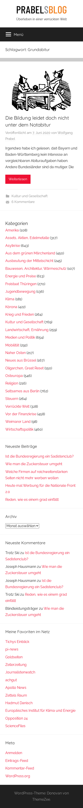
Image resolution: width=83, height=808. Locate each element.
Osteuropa (14, 376)
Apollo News (15, 687)
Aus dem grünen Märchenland (30, 253)
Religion (11, 383)
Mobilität (12, 345)
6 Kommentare (23, 202)
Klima (9, 299)
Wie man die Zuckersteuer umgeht (33, 464)
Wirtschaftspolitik (19, 429)
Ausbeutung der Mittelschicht (29, 261)
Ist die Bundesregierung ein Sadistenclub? (39, 456)
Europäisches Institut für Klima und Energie (40, 710)
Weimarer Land (18, 421)
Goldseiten (14, 657)
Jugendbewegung (20, 291)
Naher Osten (15, 353)
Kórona (11, 307)
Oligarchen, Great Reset (24, 368)
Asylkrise (12, 245)
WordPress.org (17, 776)
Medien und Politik (20, 337)
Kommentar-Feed (19, 768)
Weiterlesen (18, 179)
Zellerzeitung (16, 665)
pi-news (11, 649)
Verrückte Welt (17, 406)
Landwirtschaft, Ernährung (26, 330)
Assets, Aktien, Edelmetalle (27, 238)
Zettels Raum (16, 695)
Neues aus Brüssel (20, 360)
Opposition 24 (16, 718)
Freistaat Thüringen (21, 284)
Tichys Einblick (17, 642)
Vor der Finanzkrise (20, 414)
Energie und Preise (20, 276)
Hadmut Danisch (19, 703)
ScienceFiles (15, 726)
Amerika (12, 230)
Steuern (11, 399)
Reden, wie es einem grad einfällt (32, 499)
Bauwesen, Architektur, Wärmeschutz (35, 268)
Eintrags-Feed (16, 761)
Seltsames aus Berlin (22, 391)
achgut (11, 680)
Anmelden (13, 753)
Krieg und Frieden (19, 314)
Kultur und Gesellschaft (30, 196)
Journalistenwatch (20, 672)
